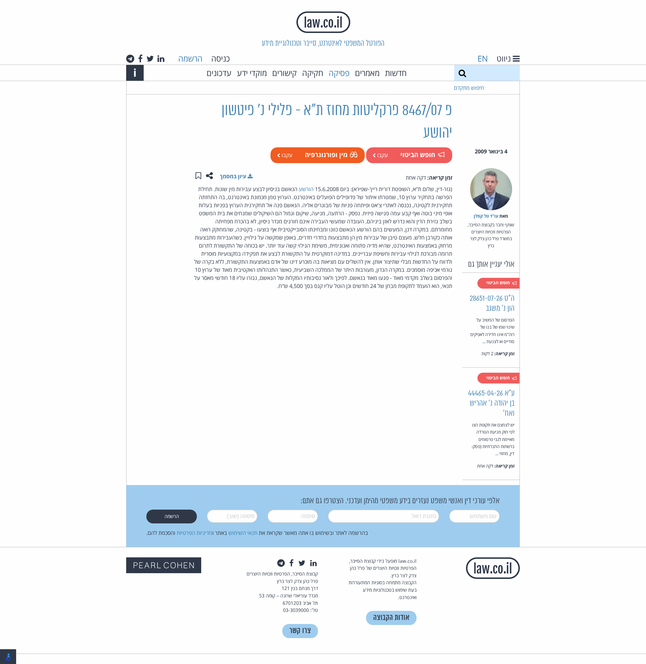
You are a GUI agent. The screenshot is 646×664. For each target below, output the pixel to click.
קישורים (284, 72)
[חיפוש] (462, 73)
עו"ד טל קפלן (486, 216)
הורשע (306, 189)
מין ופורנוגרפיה (326, 154)
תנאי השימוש (242, 533)
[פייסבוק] (140, 58)
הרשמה (190, 58)
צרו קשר (300, 630)
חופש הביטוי (418, 154)
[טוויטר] (150, 58)
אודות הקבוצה (391, 617)
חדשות (396, 72)
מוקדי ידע (252, 72)
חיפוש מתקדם (469, 87)
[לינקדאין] (161, 58)
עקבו (382, 155)
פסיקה (339, 72)
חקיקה (312, 72)
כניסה (220, 58)
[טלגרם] (130, 58)
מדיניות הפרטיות (194, 533)
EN (482, 58)
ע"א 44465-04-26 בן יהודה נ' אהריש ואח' (491, 403)
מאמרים (367, 72)
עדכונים (219, 72)
